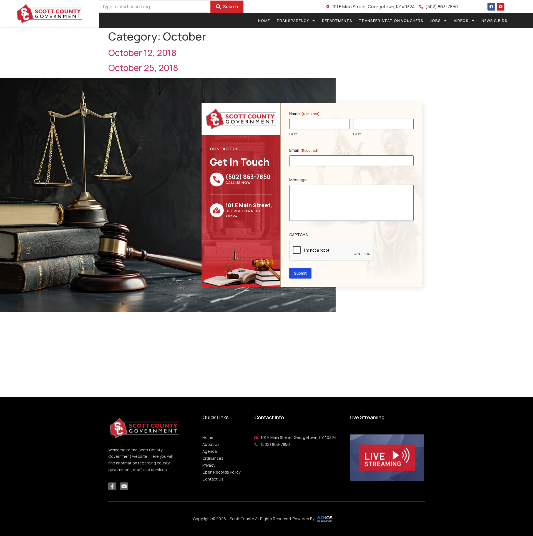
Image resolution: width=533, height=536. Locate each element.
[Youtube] (500, 7)
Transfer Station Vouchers (391, 20)
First (293, 134)
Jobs (435, 20)
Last (357, 134)
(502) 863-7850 (248, 177)
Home (264, 20)
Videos (461, 20)
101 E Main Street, (248, 205)
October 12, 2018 (142, 53)
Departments (337, 20)
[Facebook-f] (112, 486)
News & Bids (494, 20)
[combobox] (153, 7)
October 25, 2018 (143, 68)
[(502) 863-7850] (217, 179)
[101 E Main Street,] (217, 210)
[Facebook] (491, 7)
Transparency (292, 20)
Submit (300, 273)
